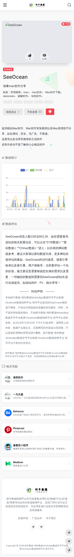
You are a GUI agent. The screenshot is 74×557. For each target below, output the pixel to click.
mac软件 (37, 92)
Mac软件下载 (52, 92)
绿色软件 (36, 95)
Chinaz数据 (26, 248)
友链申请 (23, 518)
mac (25, 92)
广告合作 (37, 518)
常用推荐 (8, 69)
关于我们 (51, 518)
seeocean (8, 95)
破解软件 (23, 95)
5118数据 (53, 242)
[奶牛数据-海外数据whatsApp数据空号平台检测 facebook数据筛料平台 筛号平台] (37, 5)
